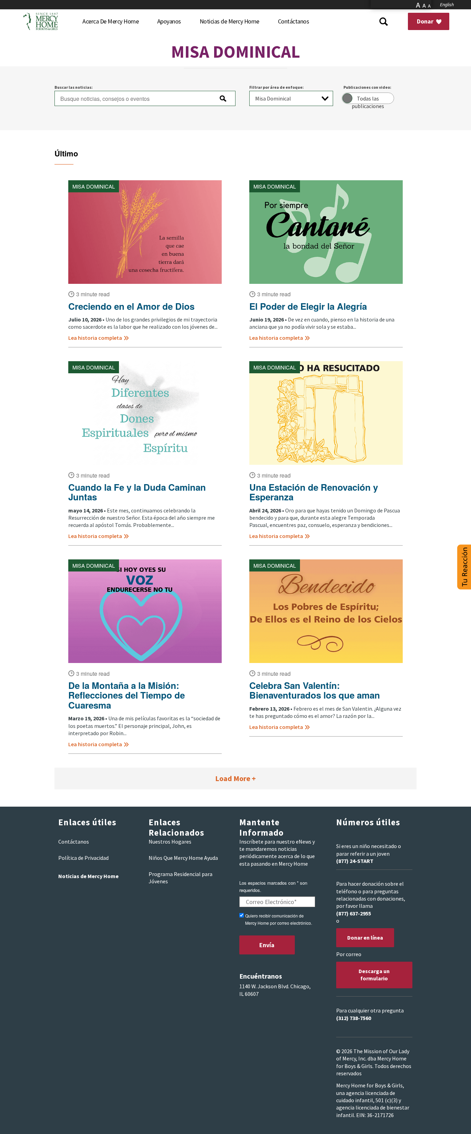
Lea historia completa (95, 337)
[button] (464, 567)
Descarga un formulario (374, 975)
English (447, 4)
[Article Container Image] (145, 232)
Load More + (235, 778)
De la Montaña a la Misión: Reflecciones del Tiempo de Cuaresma (126, 695)
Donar (426, 21)
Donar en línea (365, 937)
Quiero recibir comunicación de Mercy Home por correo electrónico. (278, 919)
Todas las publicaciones (368, 99)
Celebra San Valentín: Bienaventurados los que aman (314, 690)
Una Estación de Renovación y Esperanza (313, 492)
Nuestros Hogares (170, 841)
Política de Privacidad (83, 857)
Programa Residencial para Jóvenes (180, 878)
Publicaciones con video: (367, 87)
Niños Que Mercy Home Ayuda (183, 857)
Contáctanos (73, 841)
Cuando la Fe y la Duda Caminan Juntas (137, 492)
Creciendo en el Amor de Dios (131, 306)
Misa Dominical (93, 186)
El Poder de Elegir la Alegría (308, 306)
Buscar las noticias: (73, 87)
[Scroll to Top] (450, 1120)
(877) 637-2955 (353, 913)
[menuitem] (110, 21)
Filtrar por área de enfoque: (276, 87)
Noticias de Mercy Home (88, 876)
